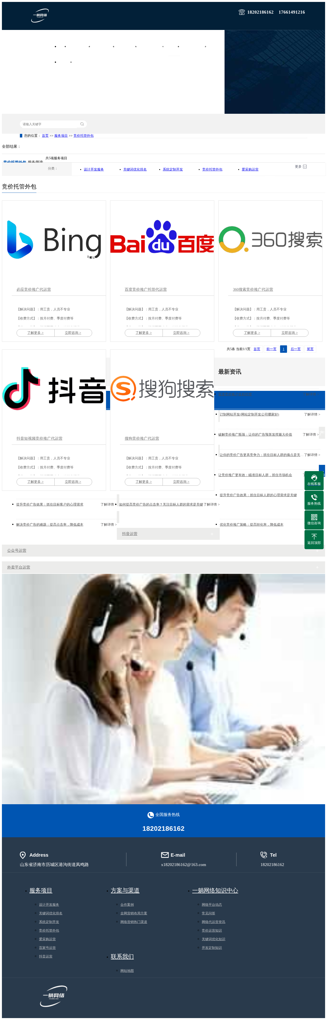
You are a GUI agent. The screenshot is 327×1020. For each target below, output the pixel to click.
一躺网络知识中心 (215, 890)
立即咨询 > (73, 333)
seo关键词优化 (128, 46)
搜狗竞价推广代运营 (142, 438)
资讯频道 (66, 62)
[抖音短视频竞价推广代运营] (54, 388)
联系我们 (82, 62)
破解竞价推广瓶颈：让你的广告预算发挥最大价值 (255, 434)
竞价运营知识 (212, 930)
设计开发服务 (94, 169)
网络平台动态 (212, 904)
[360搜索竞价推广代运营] (270, 240)
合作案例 (216, 46)
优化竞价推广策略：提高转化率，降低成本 (251, 524)
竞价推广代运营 (105, 46)
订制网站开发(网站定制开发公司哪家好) (249, 414)
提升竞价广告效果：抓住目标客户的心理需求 (49, 504)
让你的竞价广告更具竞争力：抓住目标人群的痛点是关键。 (263, 455)
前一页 (271, 349)
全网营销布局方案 (133, 913)
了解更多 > (35, 333)
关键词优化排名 (135, 169)
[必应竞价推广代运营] (54, 240)
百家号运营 (47, 948)
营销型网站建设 (81, 46)
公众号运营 (16, 550)
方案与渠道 (125, 890)
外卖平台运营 (18, 567)
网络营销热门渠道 (133, 922)
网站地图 (127, 971)
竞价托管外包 (83, 135)
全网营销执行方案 (152, 46)
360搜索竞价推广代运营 (253, 289)
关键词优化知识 (213, 939)
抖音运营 (129, 534)
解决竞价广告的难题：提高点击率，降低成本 (49, 524)
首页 (64, 46)
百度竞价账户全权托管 (235, 394)
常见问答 (208, 913)
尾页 (310, 349)
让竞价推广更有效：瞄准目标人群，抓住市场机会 (255, 475)
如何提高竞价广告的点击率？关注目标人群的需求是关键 (161, 504)
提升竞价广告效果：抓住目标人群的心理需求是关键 (258, 495)
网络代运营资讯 (213, 922)
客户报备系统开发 (195, 46)
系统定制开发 (173, 169)
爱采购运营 (250, 169)
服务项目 (174, 46)
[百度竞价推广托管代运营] (162, 240)
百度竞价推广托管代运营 (146, 289)
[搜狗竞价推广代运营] (162, 388)
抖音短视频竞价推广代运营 (39, 438)
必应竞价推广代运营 (34, 289)
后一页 (296, 349)
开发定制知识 (212, 948)
